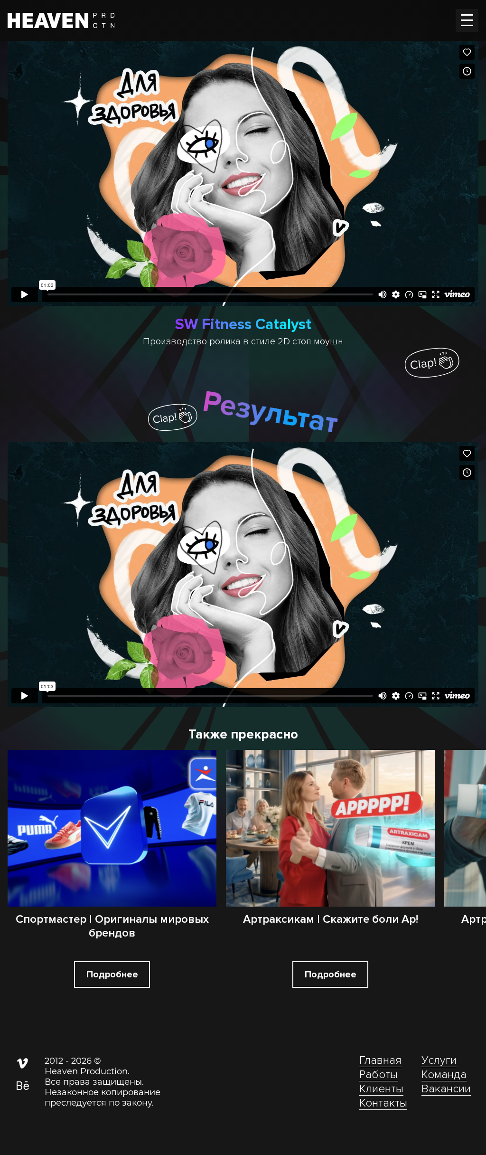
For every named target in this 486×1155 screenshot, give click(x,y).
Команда (444, 1074)
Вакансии (446, 1089)
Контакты (383, 1103)
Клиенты (381, 1089)
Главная (380, 1060)
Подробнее (112, 974)
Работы (378, 1074)
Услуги (439, 1060)
